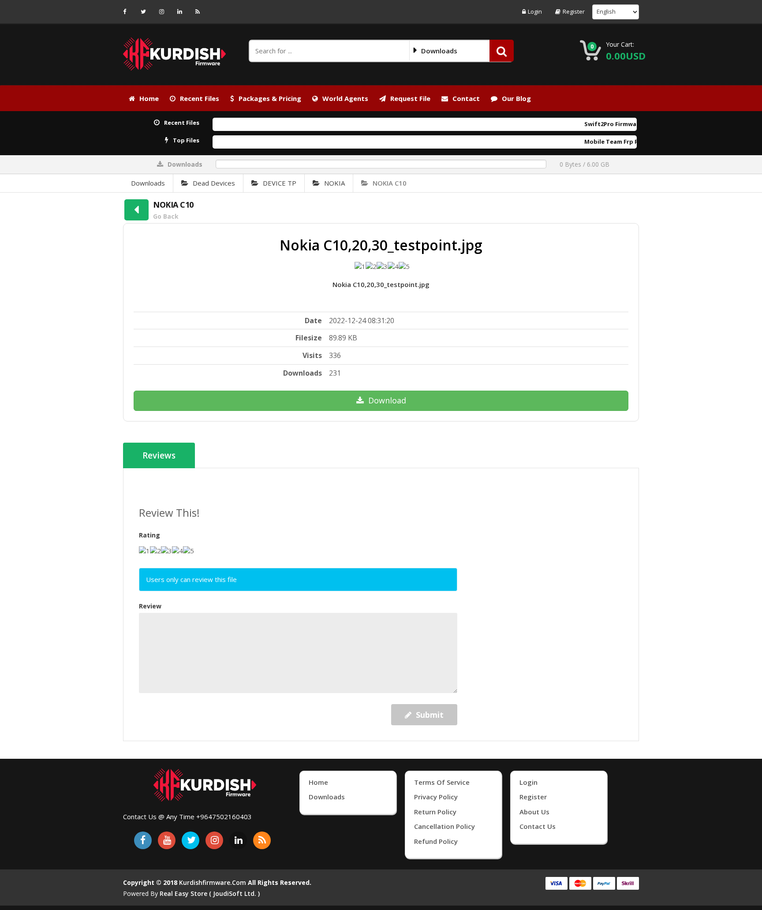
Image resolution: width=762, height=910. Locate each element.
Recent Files (199, 98)
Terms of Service (442, 782)
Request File (410, 98)
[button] (501, 51)
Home (149, 98)
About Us (534, 811)
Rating (149, 535)
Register (574, 11)
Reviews (159, 455)
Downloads (148, 183)
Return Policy (435, 811)
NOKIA (334, 183)
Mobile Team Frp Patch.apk (600, 141)
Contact (466, 98)
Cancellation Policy (444, 826)
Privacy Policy (436, 796)
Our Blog (516, 98)
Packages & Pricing (270, 98)
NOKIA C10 (390, 183)
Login (535, 11)
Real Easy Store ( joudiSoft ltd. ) (210, 893)
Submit (430, 714)
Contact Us (537, 826)
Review (150, 606)
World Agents (345, 98)
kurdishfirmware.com (212, 882)
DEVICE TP (279, 183)
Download (387, 400)
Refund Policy (436, 841)
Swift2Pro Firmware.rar (594, 124)
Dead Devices (214, 183)
